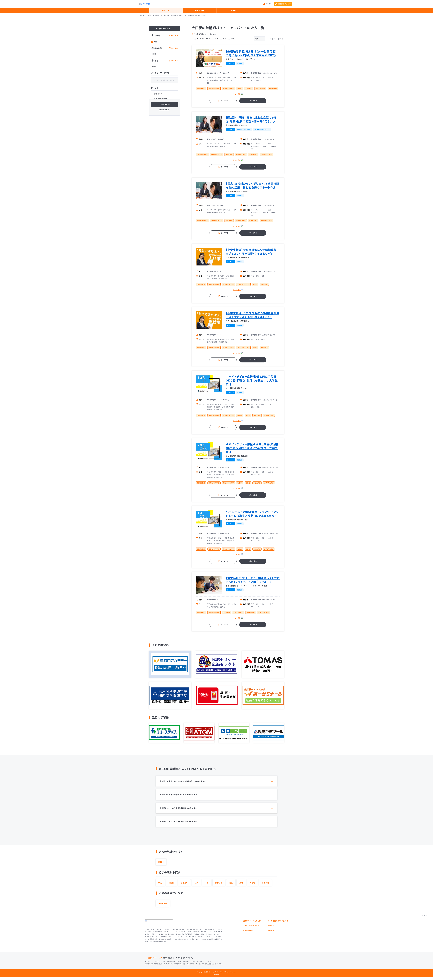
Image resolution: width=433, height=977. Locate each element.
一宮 (206, 882)
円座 (231, 882)
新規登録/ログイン (284, 4)
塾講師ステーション (155, 958)
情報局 (233, 10)
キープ (268, 4)
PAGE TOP (427, 916)
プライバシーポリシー (251, 925)
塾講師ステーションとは (252, 921)
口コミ (267, 10)
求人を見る (253, 100)
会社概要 (271, 930)
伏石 (160, 882)
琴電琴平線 (162, 903)
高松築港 (265, 882)
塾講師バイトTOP (145, 16)
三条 (196, 882)
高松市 (161, 862)
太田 (155, 42)
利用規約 (271, 925)
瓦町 (241, 882)
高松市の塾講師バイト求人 (179, 16)
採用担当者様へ (248, 930)
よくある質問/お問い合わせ (278, 921)
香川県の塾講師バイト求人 (161, 16)
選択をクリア (164, 109)
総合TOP (165, 10)
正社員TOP (199, 10)
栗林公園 (218, 882)
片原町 (252, 882)
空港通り (184, 882)
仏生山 (171, 882)
